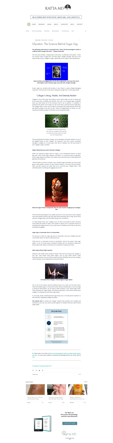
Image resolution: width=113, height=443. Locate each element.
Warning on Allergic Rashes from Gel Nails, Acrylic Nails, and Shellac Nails (56, 398)
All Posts (27, 30)
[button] (85, 31)
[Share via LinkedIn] (39, 370)
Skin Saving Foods (65, 30)
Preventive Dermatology (37, 30)
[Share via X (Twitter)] (36, 370)
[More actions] (80, 40)
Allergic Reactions (55, 30)
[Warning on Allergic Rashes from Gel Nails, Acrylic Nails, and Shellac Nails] (56, 389)
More (73, 30)
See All (85, 381)
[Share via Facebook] (33, 370)
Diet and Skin (46, 30)
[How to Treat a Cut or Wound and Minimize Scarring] (35, 389)
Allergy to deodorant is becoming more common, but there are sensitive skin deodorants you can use (77, 398)
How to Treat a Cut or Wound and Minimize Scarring (34, 398)
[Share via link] (42, 370)
